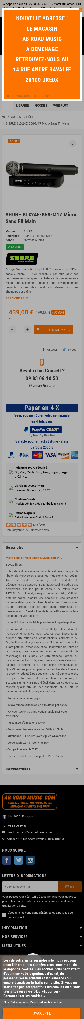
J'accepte (42, 1013)
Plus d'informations (15, 1002)
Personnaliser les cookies (46, 1002)
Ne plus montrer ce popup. (30, 96)
